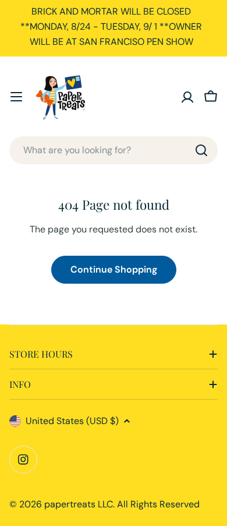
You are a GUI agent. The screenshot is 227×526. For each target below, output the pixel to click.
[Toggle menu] (16, 97)
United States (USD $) (72, 421)
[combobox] (113, 150)
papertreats (69, 504)
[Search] (201, 150)
